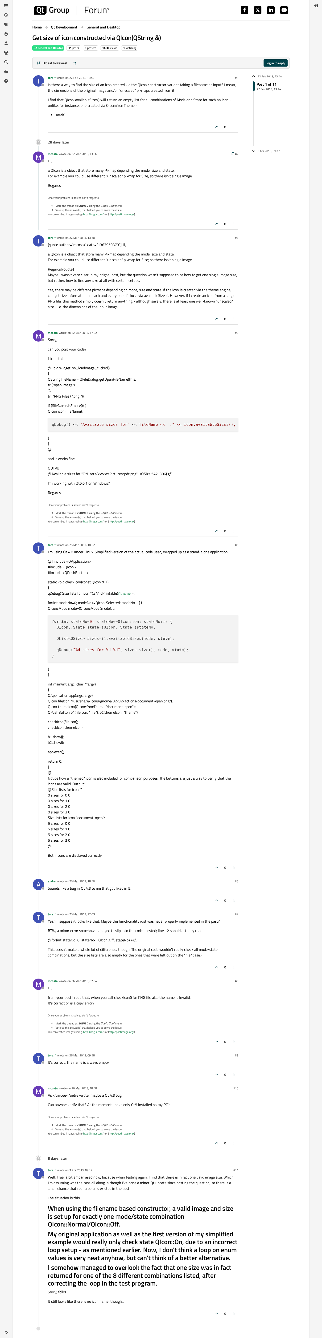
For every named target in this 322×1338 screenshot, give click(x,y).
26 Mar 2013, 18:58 (84, 1088)
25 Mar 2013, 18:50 (82, 881)
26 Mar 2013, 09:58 (82, 1055)
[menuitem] (316, 5)
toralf (52, 77)
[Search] (6, 62)
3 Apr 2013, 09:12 (80, 1170)
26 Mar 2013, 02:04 (84, 981)
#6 (236, 881)
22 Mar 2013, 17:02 (84, 332)
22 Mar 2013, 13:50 (82, 237)
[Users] (6, 43)
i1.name (124, 593)
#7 (236, 914)
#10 (235, 1088)
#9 (236, 1055)
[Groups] (6, 52)
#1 (236, 77)
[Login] (316, 5)
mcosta (53, 153)
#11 (235, 1170)
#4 (236, 332)
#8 (236, 981)
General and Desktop (50, 48)
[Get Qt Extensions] (6, 71)
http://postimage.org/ (121, 214)
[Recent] (6, 15)
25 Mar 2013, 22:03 (82, 914)
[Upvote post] (217, 127)
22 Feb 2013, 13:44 (81, 77)
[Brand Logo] (71, 10)
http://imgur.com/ (93, 214)
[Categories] (6, 5)
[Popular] (6, 34)
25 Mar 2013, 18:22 (82, 544)
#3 (236, 237)
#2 (236, 153)
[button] (6, 1332)
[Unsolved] (6, 81)
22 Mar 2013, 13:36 (84, 153)
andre (52, 881)
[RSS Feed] (74, 63)
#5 (236, 544)
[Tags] (6, 24)
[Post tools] (234, 127)
